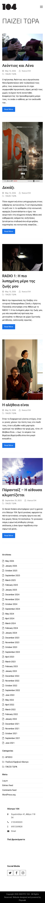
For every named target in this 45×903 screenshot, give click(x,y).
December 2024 (12, 594)
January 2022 (11, 719)
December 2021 (12, 724)
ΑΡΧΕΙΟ (8, 757)
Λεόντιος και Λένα (18, 65)
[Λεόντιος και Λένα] (22, 47)
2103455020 (16, 822)
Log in (5, 781)
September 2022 (12, 690)
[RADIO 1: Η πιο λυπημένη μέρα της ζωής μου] (22, 257)
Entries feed (7, 785)
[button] (41, 7)
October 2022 (11, 685)
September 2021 (12, 738)
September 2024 (12, 609)
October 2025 (11, 570)
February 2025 (11, 585)
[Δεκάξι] (22, 152)
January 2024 (11, 633)
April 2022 (9, 704)
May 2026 (9, 561)
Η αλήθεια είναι (15, 405)
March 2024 (10, 623)
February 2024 (11, 628)
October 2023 (11, 647)
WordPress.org (9, 795)
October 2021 (11, 733)
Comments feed (9, 790)
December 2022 (12, 676)
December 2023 (12, 638)
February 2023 (11, 666)
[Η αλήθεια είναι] (22, 369)
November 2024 (12, 599)
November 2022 (12, 681)
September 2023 (12, 652)
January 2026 (11, 566)
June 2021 (9, 743)
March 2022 (10, 709)
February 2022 (11, 714)
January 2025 (11, 590)
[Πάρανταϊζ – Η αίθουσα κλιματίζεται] (22, 471)
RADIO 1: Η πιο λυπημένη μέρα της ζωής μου (18, 281)
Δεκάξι (8, 187)
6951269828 (16, 826)
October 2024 (11, 604)
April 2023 (9, 657)
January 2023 (11, 671)
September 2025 (12, 575)
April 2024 (9, 618)
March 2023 (10, 661)
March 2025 (10, 580)
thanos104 (26, 71)
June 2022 (9, 695)
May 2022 (9, 700)
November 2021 (12, 728)
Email (13, 831)
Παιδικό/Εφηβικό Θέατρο (16, 762)
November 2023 (12, 642)
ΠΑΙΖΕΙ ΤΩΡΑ (10, 74)
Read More (8, 109)
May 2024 (9, 614)
